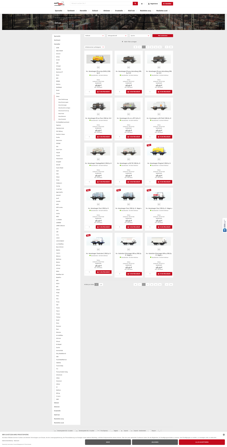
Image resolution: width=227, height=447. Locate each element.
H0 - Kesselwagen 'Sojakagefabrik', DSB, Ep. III (98, 163)
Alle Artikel (68, 17)
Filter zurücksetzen (162, 35)
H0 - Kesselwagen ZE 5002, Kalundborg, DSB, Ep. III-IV (128, 72)
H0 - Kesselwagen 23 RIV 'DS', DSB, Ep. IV (128, 163)
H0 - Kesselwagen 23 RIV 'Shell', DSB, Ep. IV (159, 118)
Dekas (79, 17)
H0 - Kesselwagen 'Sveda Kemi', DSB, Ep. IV (98, 253)
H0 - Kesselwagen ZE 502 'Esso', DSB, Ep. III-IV (98, 118)
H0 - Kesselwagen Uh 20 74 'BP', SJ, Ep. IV (128, 118)
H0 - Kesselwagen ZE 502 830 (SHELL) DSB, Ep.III (98, 72)
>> (170, 47)
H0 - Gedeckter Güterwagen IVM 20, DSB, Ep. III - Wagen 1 (159, 254)
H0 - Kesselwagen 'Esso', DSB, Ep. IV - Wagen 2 (159, 208)
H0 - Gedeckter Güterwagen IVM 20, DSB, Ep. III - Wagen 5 (129, 254)
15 (96, 284)
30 (101, 284)
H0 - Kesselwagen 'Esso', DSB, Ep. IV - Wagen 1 (129, 208)
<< (135, 47)
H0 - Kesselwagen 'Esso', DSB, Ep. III (98, 208)
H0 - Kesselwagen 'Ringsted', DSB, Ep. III (159, 163)
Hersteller (74, 17)
